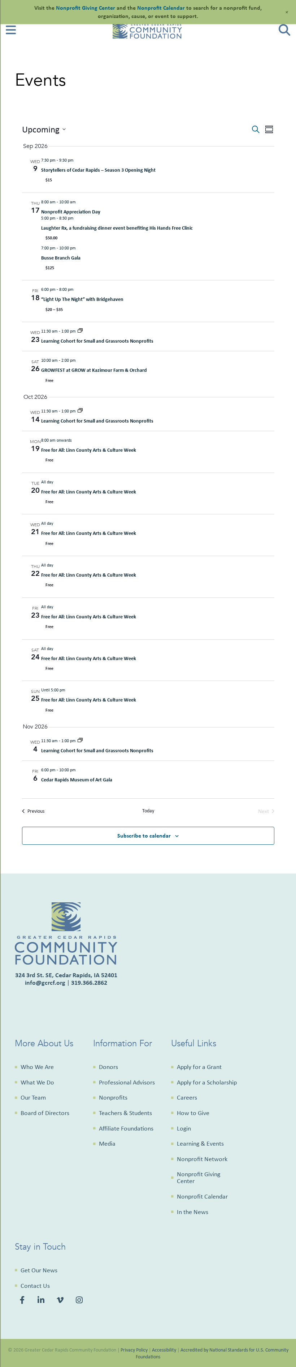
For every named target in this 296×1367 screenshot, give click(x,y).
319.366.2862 (89, 982)
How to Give (193, 1113)
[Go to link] (11, 32)
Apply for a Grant (199, 1067)
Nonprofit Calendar (202, 1196)
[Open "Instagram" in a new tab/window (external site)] (80, 1301)
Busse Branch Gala (60, 257)
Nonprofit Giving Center (198, 1177)
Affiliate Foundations (126, 1128)
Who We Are (37, 1067)
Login (184, 1128)
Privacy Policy (134, 1349)
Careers (187, 1097)
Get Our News (39, 1270)
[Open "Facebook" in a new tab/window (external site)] (23, 1301)
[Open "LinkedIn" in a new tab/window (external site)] (41, 1301)
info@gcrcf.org (45, 982)
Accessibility (164, 1349)
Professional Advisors (127, 1082)
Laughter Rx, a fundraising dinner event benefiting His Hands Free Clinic (117, 227)
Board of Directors (45, 1113)
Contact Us (35, 1285)
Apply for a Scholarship (207, 1082)
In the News (192, 1212)
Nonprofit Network (202, 1159)
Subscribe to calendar (144, 835)
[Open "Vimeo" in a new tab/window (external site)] (60, 1301)
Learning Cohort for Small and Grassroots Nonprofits (97, 340)
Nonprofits (113, 1097)
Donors (108, 1067)
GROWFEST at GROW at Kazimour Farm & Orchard (94, 369)
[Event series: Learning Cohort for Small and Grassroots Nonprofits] (80, 331)
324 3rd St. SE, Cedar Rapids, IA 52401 (66, 975)
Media (107, 1143)
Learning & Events (200, 1143)
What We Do (37, 1082)
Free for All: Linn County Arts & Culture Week (88, 449)
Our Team (33, 1097)
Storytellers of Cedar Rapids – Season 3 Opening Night (98, 169)
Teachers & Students (125, 1113)
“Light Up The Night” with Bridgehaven (82, 298)
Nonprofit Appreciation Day (70, 211)
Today (148, 810)
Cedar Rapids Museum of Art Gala (76, 779)
